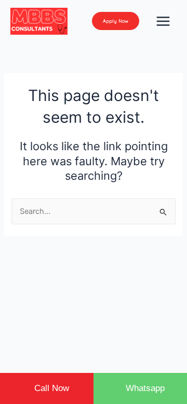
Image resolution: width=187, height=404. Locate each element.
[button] (115, 21)
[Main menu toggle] (163, 21)
